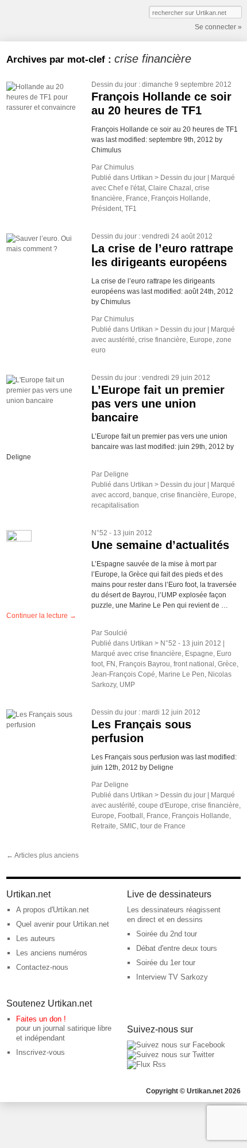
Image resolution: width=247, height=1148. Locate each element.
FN (110, 664)
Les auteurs (35, 938)
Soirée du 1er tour (165, 962)
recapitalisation (115, 505)
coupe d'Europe (163, 805)
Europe (201, 340)
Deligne (116, 474)
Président (106, 209)
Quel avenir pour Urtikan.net (62, 924)
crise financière (162, 340)
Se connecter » (218, 27)
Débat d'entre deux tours (176, 948)
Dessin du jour (114, 84)
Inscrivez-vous (40, 1052)
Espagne (199, 654)
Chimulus (119, 167)
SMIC (128, 826)
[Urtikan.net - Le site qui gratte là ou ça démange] (48, 19)
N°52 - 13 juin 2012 (121, 533)
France (137, 198)
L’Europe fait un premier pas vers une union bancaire (158, 403)
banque (145, 495)
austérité (121, 340)
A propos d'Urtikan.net (52, 909)
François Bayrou (144, 664)
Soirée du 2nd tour (166, 934)
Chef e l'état (126, 188)
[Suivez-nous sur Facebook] (176, 1045)
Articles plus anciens (42, 855)
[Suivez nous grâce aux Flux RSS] (146, 1064)
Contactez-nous (42, 967)
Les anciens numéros (51, 953)
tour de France (163, 826)
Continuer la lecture (41, 616)
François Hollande (180, 198)
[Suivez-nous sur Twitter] (170, 1054)
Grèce (227, 664)
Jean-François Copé (123, 674)
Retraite (103, 826)
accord (118, 495)
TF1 (131, 209)
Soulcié (116, 633)
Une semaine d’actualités (160, 545)
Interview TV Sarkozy (172, 977)
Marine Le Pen (181, 674)
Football (130, 816)
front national (193, 664)
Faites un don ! (41, 1019)
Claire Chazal (169, 188)
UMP (127, 685)
